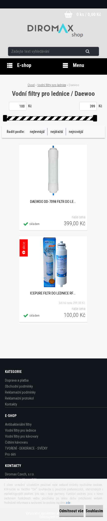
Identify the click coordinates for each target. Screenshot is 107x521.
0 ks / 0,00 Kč (88, 14)
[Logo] (53, 30)
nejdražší (57, 132)
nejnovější (76, 132)
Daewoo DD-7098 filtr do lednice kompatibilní (53, 201)
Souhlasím (94, 511)
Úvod (31, 85)
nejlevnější (37, 132)
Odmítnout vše (71, 511)
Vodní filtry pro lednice (51, 85)
